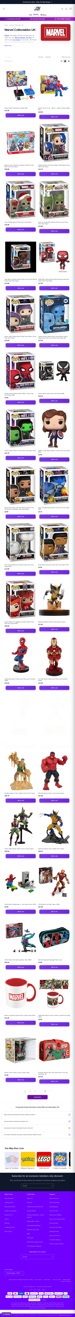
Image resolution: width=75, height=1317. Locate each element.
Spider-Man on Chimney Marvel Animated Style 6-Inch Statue (20, 738)
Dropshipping (53, 1206)
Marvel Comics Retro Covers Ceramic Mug (17, 1072)
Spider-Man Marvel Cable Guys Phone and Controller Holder (20, 679)
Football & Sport (10, 1227)
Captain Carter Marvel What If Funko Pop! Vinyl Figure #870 (54, 451)
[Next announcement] (71, 2)
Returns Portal (54, 1198)
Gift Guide (30, 1238)
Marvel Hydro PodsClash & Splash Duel (16, 108)
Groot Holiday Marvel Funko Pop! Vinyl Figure (18, 222)
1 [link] (25, 1091)
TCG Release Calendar (34, 1246)
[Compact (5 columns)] (61, 61)
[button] (4, 9)
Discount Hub (53, 1211)
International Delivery (33, 1225)
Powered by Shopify (28, 1279)
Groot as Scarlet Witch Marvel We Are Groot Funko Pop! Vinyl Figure (53, 223)
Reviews (29, 1202)
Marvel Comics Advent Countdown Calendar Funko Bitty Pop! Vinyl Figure (19, 165)
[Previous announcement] (4, 2)
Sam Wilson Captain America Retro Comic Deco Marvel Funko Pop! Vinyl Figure (21, 280)
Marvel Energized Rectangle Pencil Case (50, 960)
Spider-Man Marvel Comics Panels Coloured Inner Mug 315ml (54, 1016)
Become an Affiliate (55, 1215)
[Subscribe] (52, 1186)
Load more (37, 1097)
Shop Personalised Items (35, 1242)
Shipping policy (67, 1279)
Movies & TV (9, 1215)
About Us (30, 1198)
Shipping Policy (54, 1231)
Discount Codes (54, 1202)
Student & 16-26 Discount (35, 1206)
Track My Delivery (55, 1239)
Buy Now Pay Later (33, 1229)
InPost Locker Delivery (56, 1243)
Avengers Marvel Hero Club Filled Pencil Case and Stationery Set (53, 1073)
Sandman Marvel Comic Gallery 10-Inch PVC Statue (20, 793)
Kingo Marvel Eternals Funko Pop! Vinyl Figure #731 (53, 565)
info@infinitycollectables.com (64, 1315)
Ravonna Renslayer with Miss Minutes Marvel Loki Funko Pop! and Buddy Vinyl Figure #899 (19, 508)
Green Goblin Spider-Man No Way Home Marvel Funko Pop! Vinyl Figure (20, 337)
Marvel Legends (20, 37)
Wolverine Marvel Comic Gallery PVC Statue (51, 848)
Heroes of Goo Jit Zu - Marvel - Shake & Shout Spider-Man (54, 108)
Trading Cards (9, 1202)
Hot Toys (29, 37)
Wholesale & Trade (33, 1221)
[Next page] (50, 1091)
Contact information (65, 1281)
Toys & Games (9, 1198)
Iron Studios (16, 40)
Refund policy (47, 1279)
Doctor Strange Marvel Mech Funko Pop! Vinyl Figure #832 (53, 508)
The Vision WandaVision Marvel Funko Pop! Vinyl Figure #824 (19, 565)
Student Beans (31, 1211)
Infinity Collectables (17, 1279)
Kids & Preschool (10, 1206)
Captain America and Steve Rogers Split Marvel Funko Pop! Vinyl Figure (54, 165)
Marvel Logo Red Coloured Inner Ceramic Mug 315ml (20, 1015)
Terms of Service (54, 1235)
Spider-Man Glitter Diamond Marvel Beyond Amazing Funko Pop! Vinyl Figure (53, 280)
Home (6, 25)
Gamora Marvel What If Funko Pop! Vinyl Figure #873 (20, 450)
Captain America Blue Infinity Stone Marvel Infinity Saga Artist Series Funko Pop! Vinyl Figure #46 (53, 337)
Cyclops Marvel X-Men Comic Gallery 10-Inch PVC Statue (53, 738)
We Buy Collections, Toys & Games (35, 1216)
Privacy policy (38, 1279)
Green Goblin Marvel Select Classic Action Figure (19, 848)
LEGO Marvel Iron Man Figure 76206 (49, 904)
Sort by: (41, 57)
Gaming (7, 1223)
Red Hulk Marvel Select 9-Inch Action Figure (51, 793)
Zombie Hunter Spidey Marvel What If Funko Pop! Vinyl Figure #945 (19, 394)
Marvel (7, 35)
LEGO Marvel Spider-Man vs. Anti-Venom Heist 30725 (20, 904)
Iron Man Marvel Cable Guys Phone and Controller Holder (52, 679)
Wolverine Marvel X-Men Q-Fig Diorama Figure (51, 622)
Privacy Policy (53, 1223)
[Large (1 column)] (68, 61)
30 (45, 1091)
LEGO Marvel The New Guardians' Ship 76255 (18, 960)
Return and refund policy (57, 1219)
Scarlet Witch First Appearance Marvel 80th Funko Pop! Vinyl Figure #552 (19, 622)
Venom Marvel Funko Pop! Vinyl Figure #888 (51, 393)
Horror (7, 1219)
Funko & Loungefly (10, 1211)
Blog (28, 1233)
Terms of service (56, 1279)
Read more (8, 45)
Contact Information (55, 1227)
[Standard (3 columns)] (65, 61)
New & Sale (8, 1231)
